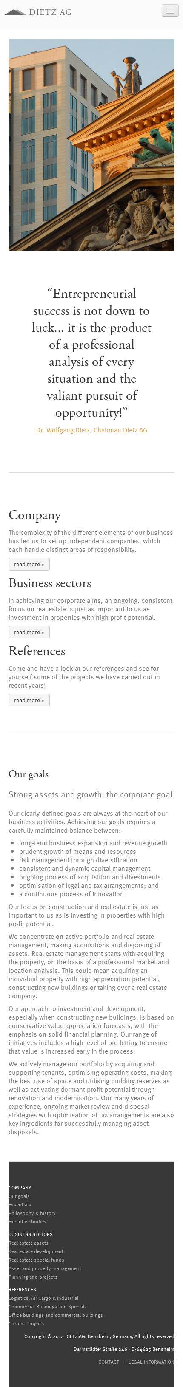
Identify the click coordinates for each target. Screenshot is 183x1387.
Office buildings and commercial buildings (56, 1315)
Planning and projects (33, 1276)
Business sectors (31, 1234)
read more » (29, 563)
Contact (108, 1361)
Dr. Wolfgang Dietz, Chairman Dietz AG (91, 430)
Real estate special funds (36, 1259)
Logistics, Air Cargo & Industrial (43, 1298)
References (22, 1289)
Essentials (20, 1204)
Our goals (19, 1196)
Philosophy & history (32, 1213)
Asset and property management (45, 1268)
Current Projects (27, 1323)
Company (20, 1187)
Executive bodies (27, 1221)
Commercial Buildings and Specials (48, 1306)
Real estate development (36, 1251)
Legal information (151, 1361)
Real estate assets (29, 1242)
